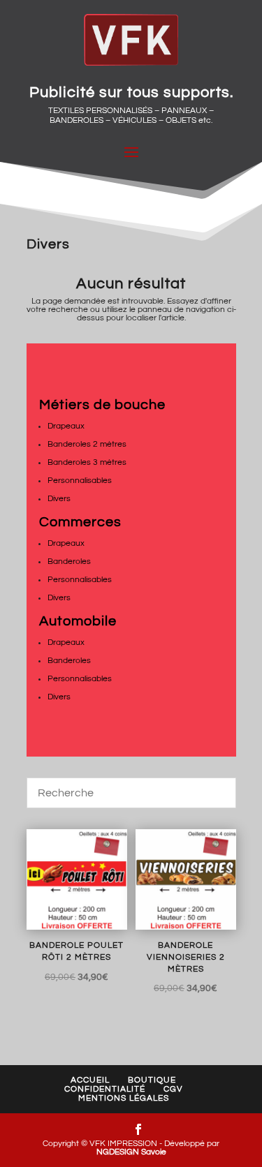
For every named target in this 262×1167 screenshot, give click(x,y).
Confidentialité (104, 1089)
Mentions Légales (123, 1098)
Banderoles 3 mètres (87, 462)
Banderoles (69, 561)
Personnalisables (80, 480)
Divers (59, 498)
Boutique (152, 1080)
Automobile (78, 621)
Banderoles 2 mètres (87, 444)
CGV (173, 1089)
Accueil (90, 1080)
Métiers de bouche (102, 405)
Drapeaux (66, 426)
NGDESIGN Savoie (131, 1152)
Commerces (80, 522)
